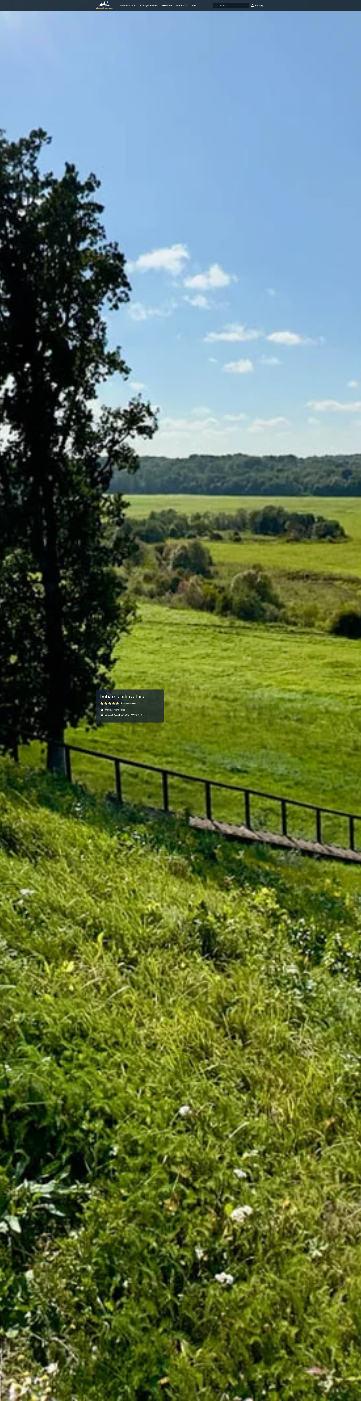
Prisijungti (259, 5)
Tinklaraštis (181, 5)
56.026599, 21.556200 (117, 714)
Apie (193, 5)
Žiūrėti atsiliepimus (128, 703)
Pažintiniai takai (127, 5)
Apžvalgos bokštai (148, 5)
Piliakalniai (167, 5)
